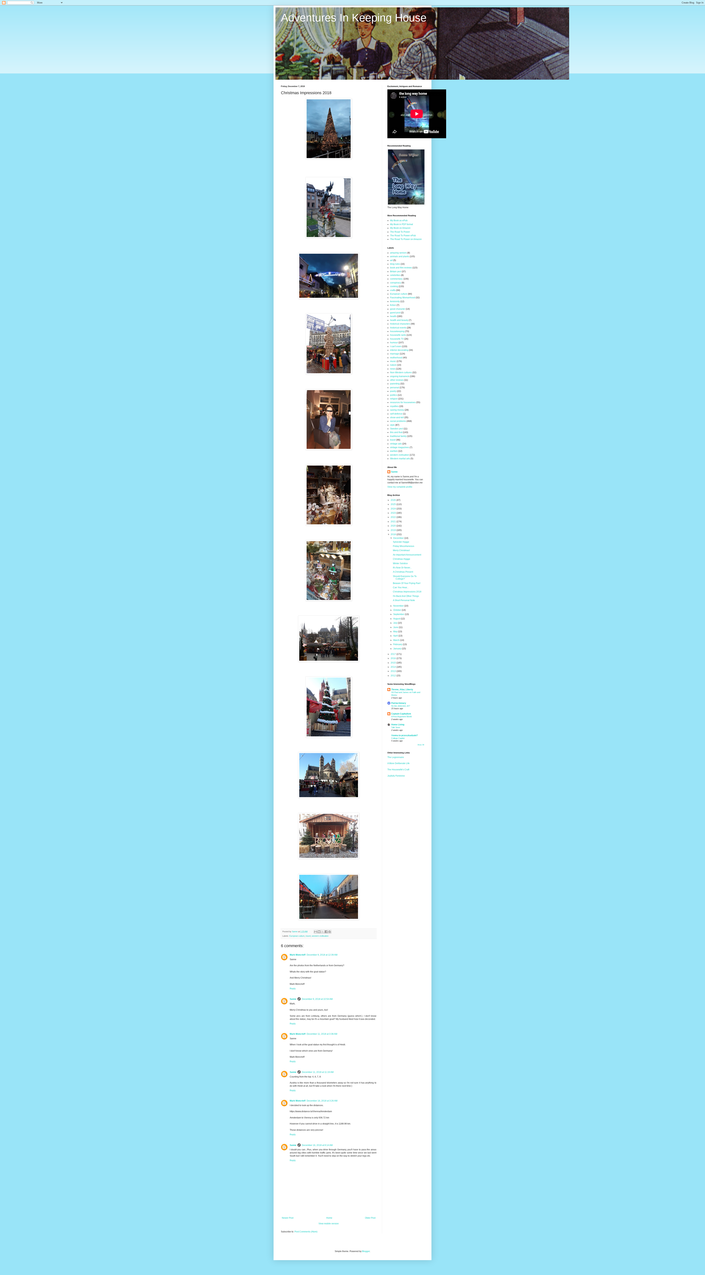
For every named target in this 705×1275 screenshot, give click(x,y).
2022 (393, 517)
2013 (393, 671)
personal (394, 387)
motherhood (396, 357)
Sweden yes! (396, 428)
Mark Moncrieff (298, 955)
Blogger (366, 1251)
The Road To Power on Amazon (406, 239)
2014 (393, 667)
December (398, 538)
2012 (393, 675)
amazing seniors (398, 253)
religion (394, 398)
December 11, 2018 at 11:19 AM (318, 1072)
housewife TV (397, 339)
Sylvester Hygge (401, 542)
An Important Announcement (407, 555)
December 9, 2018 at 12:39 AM (322, 955)
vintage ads (396, 443)
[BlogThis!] (319, 932)
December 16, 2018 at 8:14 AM (317, 1145)
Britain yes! (395, 271)
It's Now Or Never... (402, 567)
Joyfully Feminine (396, 776)
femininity (395, 301)
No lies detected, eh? (400, 706)
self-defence (396, 414)
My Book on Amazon (400, 228)
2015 (393, 662)
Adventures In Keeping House (353, 18)
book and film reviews (401, 267)
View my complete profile (399, 487)
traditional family (398, 436)
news (392, 369)
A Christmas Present (403, 572)
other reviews (397, 380)
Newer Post (287, 1218)
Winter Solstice (400, 563)
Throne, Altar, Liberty (402, 689)
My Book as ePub (399, 220)
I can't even (395, 346)
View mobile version (329, 1223)
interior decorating (399, 350)
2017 (393, 654)
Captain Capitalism (401, 713)
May (395, 631)
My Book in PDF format (401, 224)
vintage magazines (399, 447)
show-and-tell (397, 417)
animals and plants (399, 256)
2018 (393, 534)
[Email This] (315, 932)
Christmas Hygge (401, 559)
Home (329, 1218)
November (398, 606)
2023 (393, 513)
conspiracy (395, 282)
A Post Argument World (401, 716)
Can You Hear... (400, 587)
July (395, 623)
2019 (393, 530)
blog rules (395, 264)
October (397, 610)
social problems (398, 421)
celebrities (395, 275)
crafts (392, 290)
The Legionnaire (395, 757)
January (397, 648)
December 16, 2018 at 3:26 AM (322, 1100)
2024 (393, 508)
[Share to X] (322, 932)
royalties (394, 406)
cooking (394, 286)
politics (393, 395)
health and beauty (399, 320)
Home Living (397, 724)
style (392, 425)
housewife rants (398, 335)
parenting (395, 383)
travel (308, 936)
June (396, 627)
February (398, 644)
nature (393, 365)
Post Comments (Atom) (305, 1231)
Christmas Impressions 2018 (407, 591)
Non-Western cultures (401, 372)
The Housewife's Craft (398, 769)
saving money (397, 410)
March (396, 640)
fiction (393, 305)
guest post (395, 312)
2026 (393, 500)
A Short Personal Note (404, 600)
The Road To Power (400, 232)
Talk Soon (395, 727)
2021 (393, 521)
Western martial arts (400, 458)
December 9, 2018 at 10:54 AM (317, 999)
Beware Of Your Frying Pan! (406, 583)
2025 (393, 504)
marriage (394, 353)
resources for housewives (403, 402)
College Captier (398, 738)
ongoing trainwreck (399, 376)
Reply (293, 988)
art (391, 260)
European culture (297, 936)
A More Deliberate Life (398, 763)
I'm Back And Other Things (406, 596)
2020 (393, 526)
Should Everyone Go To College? (405, 577)
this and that (396, 432)
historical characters (400, 324)
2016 (393, 658)
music (393, 361)
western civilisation (320, 936)
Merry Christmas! (401, 550)
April (395, 635)
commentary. (396, 279)
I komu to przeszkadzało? (404, 735)
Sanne (293, 999)
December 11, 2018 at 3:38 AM (322, 1034)
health (393, 316)
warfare (394, 451)
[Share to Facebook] (326, 932)
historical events (398, 327)
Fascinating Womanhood (402, 297)
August (397, 618)
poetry (393, 391)
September (399, 614)
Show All (420, 745)
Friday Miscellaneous (403, 546)
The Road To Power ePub (403, 235)
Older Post (370, 1218)
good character (397, 309)
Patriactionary (398, 703)
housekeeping (397, 331)
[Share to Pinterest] (329, 932)
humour (394, 342)
